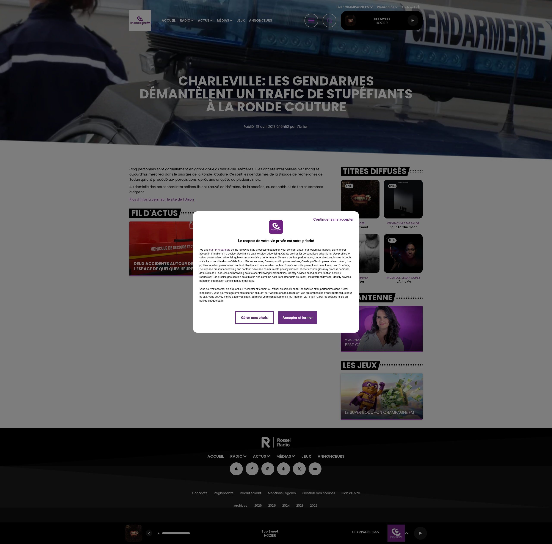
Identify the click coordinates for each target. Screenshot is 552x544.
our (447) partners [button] (219, 249)
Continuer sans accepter (333, 219)
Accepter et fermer (297, 317)
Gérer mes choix (254, 317)
